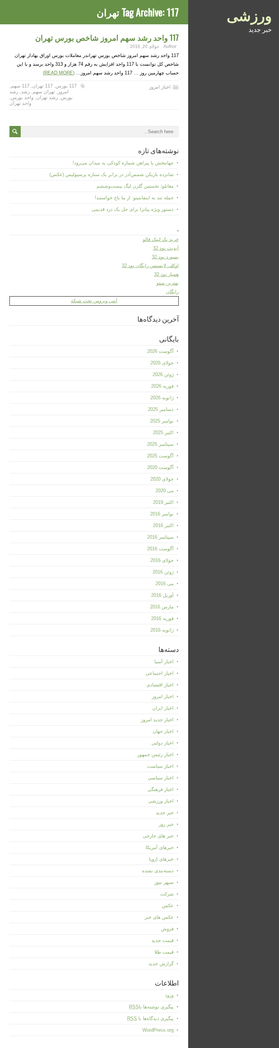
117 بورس (66, 86)
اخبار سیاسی (161, 777)
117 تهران (42, 86)
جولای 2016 (162, 560)
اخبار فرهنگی (160, 789)
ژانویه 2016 (162, 630)
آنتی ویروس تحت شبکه (94, 300)
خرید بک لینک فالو (161, 239)
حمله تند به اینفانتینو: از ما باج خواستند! (134, 197)
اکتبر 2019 (163, 502)
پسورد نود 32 (165, 257)
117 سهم (20, 86)
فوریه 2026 (162, 386)
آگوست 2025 (160, 455)
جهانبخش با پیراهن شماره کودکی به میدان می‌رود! (123, 163)
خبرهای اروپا (161, 859)
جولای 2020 (162, 479)
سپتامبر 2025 (160, 444)
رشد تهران (47, 97)
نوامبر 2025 (162, 421)
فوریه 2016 (162, 618)
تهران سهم (44, 91)
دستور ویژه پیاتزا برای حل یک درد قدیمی (133, 209)
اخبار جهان (163, 731)
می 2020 (164, 490)
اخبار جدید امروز (157, 719)
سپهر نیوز (164, 882)
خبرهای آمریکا (160, 847)
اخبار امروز (160, 87)
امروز (63, 91)
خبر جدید (165, 812)
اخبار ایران (163, 708)
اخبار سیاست (160, 766)
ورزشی (249, 14)
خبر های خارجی (158, 836)
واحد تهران (20, 103)
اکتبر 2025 (163, 432)
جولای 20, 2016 (144, 46)
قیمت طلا (164, 952)
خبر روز (166, 824)
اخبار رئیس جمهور (155, 754)
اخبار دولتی (162, 743)
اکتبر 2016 (163, 525)
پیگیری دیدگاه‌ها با (150, 1018)
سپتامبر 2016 (160, 537)
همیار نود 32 (166, 274)
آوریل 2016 (162, 595)
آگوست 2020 (160, 467)
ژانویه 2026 (162, 397)
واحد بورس (22, 97)
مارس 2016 (162, 606)
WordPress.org (158, 1030)
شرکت (167, 894)
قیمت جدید (162, 940)
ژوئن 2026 (163, 374)
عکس (168, 905)
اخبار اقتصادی (160, 685)
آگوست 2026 (160, 351)
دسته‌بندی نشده (158, 870)
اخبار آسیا (164, 661)
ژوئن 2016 (163, 572)
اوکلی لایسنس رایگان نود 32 (150, 265)
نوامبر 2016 (162, 514)
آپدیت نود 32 (166, 248)
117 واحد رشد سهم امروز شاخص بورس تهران (107, 37)
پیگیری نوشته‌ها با (151, 1007)
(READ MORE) (58, 73)
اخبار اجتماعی (160, 673)
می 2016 (164, 583)
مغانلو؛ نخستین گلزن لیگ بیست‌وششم (135, 186)
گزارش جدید (161, 963)
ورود (169, 995)
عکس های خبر (159, 917)
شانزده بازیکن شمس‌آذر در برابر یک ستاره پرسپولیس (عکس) (111, 174)
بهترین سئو (168, 283)
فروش (167, 928)
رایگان (172, 291)
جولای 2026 (162, 363)
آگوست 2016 (160, 548)
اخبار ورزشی (161, 801)
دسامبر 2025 (161, 409)
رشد (25, 91)
